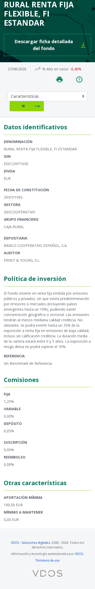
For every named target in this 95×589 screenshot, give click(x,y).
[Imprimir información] (59, 79)
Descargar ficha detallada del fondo (52, 44)
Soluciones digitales (36, 542)
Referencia (14, 356)
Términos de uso (47, 560)
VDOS (15, 542)
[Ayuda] (79, 79)
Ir (23, 106)
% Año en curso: (55, 69)
